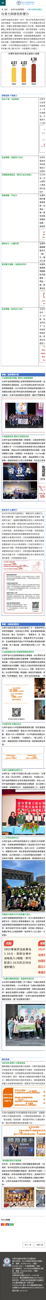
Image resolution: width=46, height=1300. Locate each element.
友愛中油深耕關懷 (17, 9)
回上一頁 (28, 1245)
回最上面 (39, 1245)
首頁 (6, 9)
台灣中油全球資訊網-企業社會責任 (26, 3)
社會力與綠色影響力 (34, 9)
